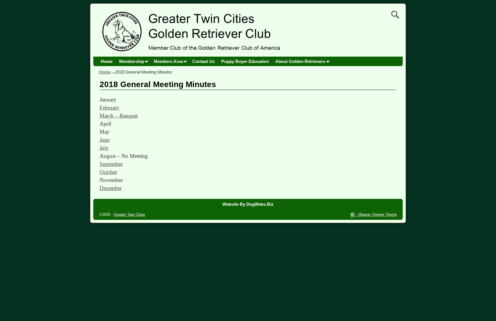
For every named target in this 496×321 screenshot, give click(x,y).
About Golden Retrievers (300, 61)
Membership (131, 61)
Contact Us (203, 61)
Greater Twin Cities (129, 214)
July (104, 148)
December (111, 188)
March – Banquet (119, 116)
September (111, 164)
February (109, 108)
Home (107, 61)
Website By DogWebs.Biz (248, 204)
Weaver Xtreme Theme (377, 214)
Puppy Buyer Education (245, 61)
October (108, 172)
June (105, 140)
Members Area (168, 61)
